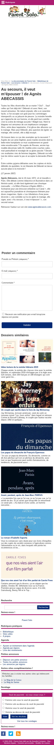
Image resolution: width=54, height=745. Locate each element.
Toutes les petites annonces (15, 662)
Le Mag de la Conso (12, 680)
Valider (27, 325)
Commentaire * (8, 283)
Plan (48, 741)
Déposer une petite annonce (15, 660)
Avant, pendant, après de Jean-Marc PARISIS (22, 495)
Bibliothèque (8, 632)
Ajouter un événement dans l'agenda (18, 646)
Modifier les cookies (43, 743)
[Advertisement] (27, 49)
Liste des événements (12, 650)
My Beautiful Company (37, 741)
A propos (6, 636)
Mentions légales (10, 743)
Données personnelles (26, 743)
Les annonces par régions (14, 664)
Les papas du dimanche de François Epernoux (22, 452)
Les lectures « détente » (20, 83)
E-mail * (10, 271)
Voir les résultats (19, 716)
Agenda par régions (11, 648)
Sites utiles (8, 634)
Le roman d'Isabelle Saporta (14, 538)
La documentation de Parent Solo (24, 81)
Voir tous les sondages (27, 721)
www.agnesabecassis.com (39, 207)
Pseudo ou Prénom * (15, 259)
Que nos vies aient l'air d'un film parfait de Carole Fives (27, 580)
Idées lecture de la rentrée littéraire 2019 (19, 367)
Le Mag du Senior (11, 682)
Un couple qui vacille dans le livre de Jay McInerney (25, 410)
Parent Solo (27, 620)
